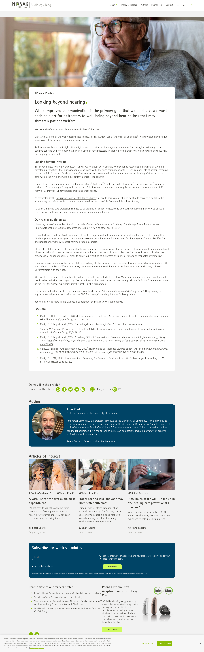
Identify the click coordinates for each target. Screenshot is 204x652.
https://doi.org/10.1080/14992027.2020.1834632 (119, 352)
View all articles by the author (100, 441)
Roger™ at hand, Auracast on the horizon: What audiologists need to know (67, 593)
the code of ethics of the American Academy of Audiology (106, 224)
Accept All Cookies (165, 643)
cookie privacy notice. (37, 648)
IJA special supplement (78, 302)
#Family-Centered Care (41, 493)
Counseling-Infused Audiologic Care (116, 294)
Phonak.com (156, 5)
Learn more (112, 630)
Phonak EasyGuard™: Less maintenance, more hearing (58, 597)
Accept (37, 566)
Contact (169, 5)
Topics (112, 5)
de (184, 5)
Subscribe (112, 567)
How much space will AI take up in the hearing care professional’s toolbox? (151, 503)
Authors (144, 5)
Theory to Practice (129, 5)
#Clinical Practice (44, 93)
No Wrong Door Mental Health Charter (76, 198)
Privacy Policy (47, 566)
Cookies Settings (147, 643)
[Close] (200, 643)
